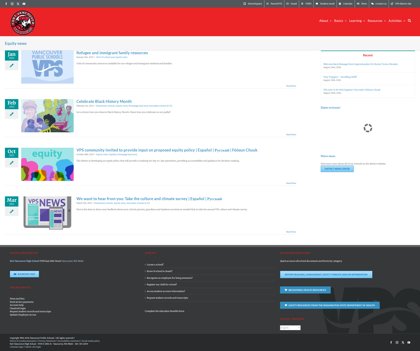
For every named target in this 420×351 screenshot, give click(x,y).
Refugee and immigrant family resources (112, 52)
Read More (291, 86)
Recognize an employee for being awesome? (170, 278)
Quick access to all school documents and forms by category (311, 261)
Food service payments (21, 302)
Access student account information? (166, 291)
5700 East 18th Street (50, 261)
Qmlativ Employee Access (23, 314)
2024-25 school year (105, 57)
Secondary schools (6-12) (160, 106)
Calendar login (16, 347)
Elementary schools (105, 106)
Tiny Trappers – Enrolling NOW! (340, 77)
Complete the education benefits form (164, 311)
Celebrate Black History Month (104, 101)
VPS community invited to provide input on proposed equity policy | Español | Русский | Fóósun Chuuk (166, 150)
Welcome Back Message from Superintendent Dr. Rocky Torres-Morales (360, 64)
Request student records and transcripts (30, 311)
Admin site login (33, 347)
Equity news (121, 57)
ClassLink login (18, 308)
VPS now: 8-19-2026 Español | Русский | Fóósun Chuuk (351, 89)
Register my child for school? (162, 284)
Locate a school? (155, 264)
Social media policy (91, 341)
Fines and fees (17, 298)
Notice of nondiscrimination (23, 341)
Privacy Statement (47, 341)
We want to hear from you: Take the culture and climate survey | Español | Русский (149, 198)
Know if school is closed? (159, 271)
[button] (409, 20)
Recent (368, 55)
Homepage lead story (138, 106)
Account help (17, 305)
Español (112, 154)
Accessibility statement (69, 341)
